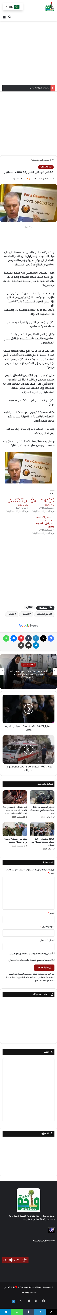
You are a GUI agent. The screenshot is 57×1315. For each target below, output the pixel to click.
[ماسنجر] (13, 638)
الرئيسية (48, 160)
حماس (11, 614)
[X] (43, 638)
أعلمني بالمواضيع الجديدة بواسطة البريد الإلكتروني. (30, 960)
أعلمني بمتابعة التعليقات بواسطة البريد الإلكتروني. (30, 954)
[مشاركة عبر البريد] (28, 645)
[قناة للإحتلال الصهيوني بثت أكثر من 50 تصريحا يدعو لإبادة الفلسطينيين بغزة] (15, 797)
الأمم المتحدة (44, 614)
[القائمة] (4, 17)
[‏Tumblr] (28, 638)
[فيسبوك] (51, 638)
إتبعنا (46, 1052)
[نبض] (13, 1301)
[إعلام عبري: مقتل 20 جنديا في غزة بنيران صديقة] (15, 829)
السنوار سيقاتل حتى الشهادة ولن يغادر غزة (18, 501)
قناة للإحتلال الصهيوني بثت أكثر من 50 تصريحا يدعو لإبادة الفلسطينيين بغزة (15, 810)
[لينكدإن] (36, 638)
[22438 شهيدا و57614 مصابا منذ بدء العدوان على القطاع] (42, 829)
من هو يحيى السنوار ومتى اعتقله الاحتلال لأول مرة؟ (42, 501)
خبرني (29, 607)
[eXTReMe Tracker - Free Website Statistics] (51, 1233)
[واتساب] (6, 638)
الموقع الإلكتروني (47, 940)
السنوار (25, 614)
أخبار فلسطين (37, 160)
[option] (28, 671)
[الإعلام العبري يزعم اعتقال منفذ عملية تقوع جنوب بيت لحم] (42, 797)
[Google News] (28, 625)
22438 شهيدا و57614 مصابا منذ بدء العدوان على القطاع (42, 842)
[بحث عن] (9, 17)
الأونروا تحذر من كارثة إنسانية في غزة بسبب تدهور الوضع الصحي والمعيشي (29, 674)
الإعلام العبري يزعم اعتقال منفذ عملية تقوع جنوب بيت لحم (42, 810)
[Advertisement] (28, 53)
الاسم (51, 913)
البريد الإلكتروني (47, 927)
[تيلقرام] (36, 645)
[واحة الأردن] (50, 7)
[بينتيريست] (21, 638)
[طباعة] (21, 645)
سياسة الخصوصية (44, 1241)
